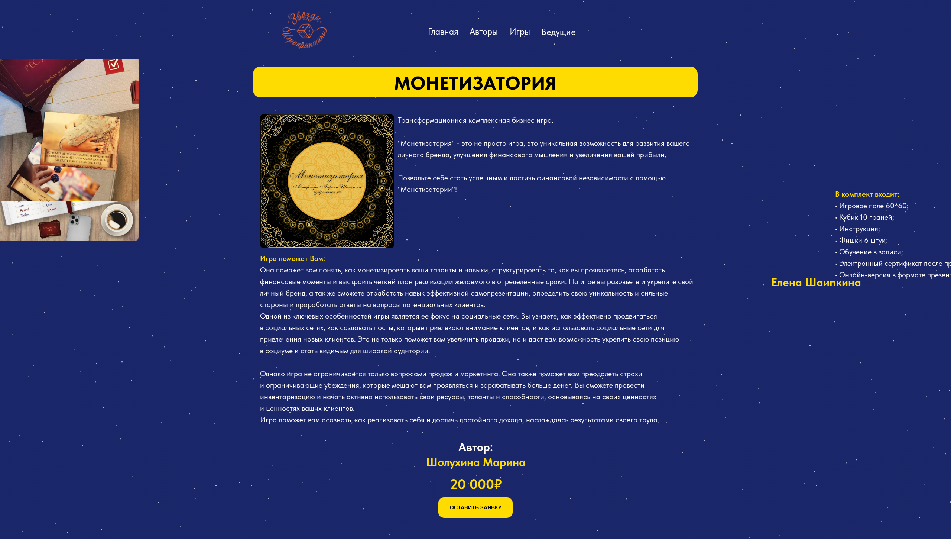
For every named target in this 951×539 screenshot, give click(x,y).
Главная (443, 31)
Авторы (484, 31)
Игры (520, 31)
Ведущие (558, 31)
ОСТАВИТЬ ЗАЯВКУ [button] (476, 507)
